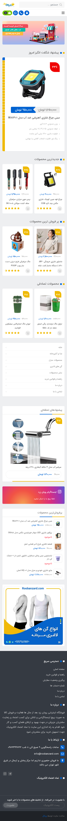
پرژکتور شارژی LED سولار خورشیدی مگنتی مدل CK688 (30, 532)
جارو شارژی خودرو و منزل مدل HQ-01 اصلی (34, 570)
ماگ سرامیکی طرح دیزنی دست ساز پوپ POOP (17, 263)
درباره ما (58, 385)
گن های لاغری (56, 366)
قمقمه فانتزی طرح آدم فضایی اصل (38, 544)
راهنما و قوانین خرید (53, 379)
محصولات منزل (55, 360)
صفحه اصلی (59, 669)
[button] (26, 12)
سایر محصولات (55, 372)
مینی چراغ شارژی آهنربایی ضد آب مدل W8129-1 (32, 521)
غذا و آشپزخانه (56, 353)
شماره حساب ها (57, 685)
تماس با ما (57, 391)
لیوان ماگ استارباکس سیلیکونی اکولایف (17, 325)
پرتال (44, 816)
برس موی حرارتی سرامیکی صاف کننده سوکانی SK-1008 (18, 201)
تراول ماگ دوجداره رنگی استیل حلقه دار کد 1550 (49, 325)
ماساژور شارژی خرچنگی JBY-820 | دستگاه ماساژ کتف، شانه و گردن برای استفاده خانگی (50, 265)
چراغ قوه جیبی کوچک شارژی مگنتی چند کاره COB (50, 201)
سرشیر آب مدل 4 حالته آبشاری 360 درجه (43, 467)
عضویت (10, 805)
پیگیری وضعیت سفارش (54, 680)
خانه (60, 347)
